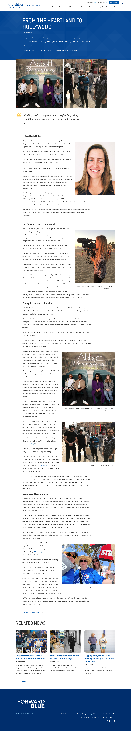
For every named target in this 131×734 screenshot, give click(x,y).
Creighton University (29, 50)
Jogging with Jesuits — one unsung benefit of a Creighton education (99, 658)
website (30, 444)
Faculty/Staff (36, 613)
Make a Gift (114, 3)
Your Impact (118, 7)
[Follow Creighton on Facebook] (105, 721)
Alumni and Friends (45, 50)
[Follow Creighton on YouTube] (110, 721)
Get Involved (101, 3)
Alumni (26, 613)
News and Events (87, 7)
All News (22, 681)
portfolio (42, 465)
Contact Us (89, 3)
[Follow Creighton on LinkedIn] (112, 721)
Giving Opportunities (104, 7)
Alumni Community (71, 7)
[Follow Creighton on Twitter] (107, 721)
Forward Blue (57, 7)
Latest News (73, 50)
